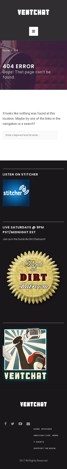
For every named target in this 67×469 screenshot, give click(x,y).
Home (6, 50)
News (55, 435)
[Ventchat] (33, 10)
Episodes (46, 429)
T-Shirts (39, 442)
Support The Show (45, 448)
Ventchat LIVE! (42, 435)
